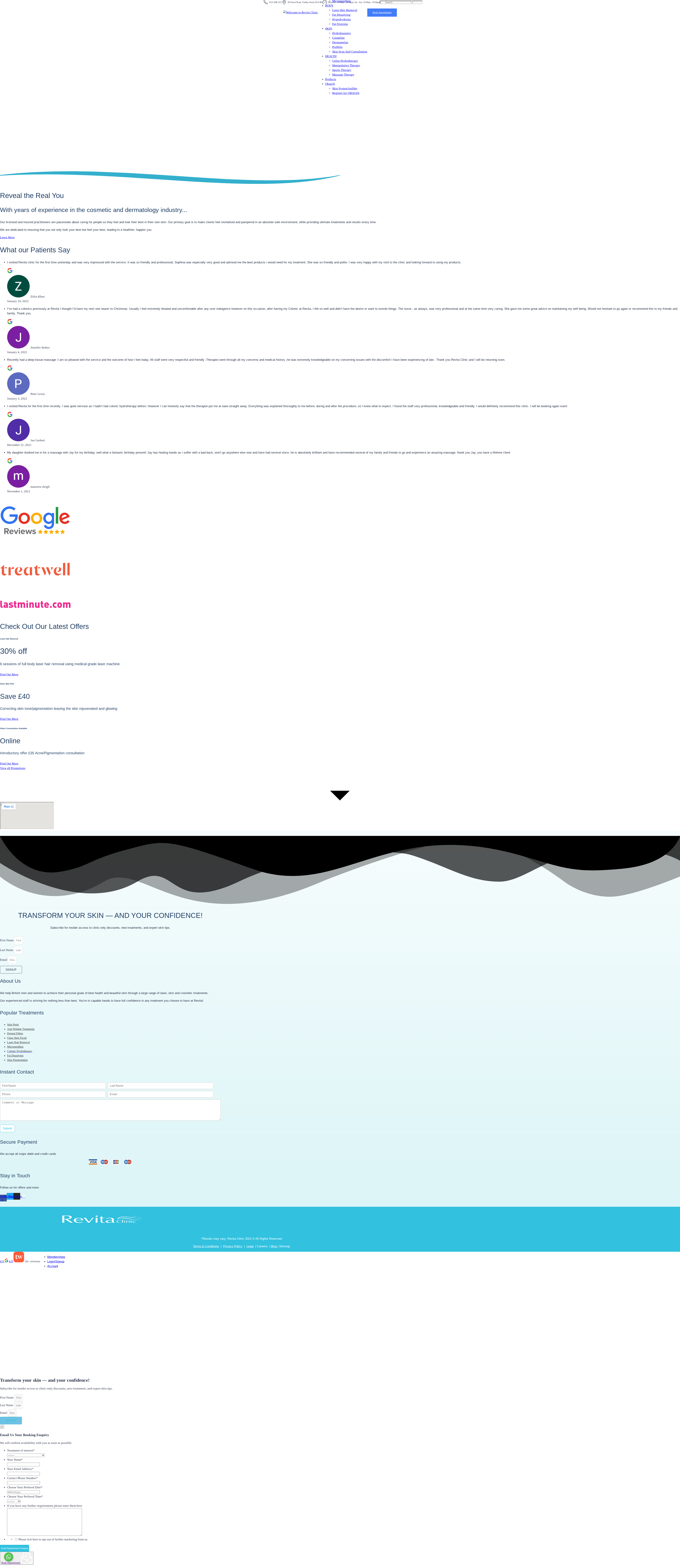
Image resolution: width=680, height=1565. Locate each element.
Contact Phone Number (22, 1478)
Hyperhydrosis (341, 19)
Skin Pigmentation (17, 1060)
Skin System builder (344, 88)
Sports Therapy (341, 70)
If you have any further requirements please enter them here (44, 1505)
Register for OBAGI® (345, 93)
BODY (329, 5)
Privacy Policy (232, 1246)
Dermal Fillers (15, 1033)
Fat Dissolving (341, 14)
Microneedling (15, 1046)
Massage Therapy (343, 74)
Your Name (15, 1459)
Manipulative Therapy (346, 65)
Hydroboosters (341, 33)
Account (52, 1266)
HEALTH (330, 56)
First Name (7, 940)
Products (330, 79)
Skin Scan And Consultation (349, 51)
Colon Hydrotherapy (345, 61)
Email (4, 959)
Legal (250, 1246)
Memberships (56, 1257)
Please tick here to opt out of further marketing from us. (53, 1539)
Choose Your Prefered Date (24, 1487)
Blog (274, 1246)
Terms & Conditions (206, 1246)
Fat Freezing (340, 24)
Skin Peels (13, 1024)
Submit (7, 1128)
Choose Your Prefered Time (25, 1496)
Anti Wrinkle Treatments (21, 1029)
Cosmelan (338, 37)
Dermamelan (340, 42)
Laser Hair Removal (344, 10)
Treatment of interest (21, 1450)
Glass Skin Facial (17, 1037)
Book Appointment (11, 1562)
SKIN (328, 28)
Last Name (7, 950)
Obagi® (330, 84)
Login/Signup (55, 1261)
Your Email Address (20, 1469)
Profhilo (337, 47)
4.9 (2, 1261)
